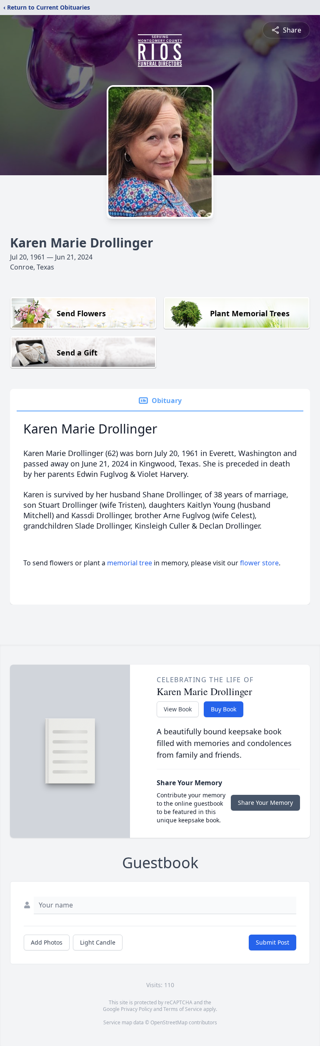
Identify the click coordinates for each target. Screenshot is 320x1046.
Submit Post (272, 942)
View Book (178, 709)
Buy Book (223, 709)
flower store (259, 562)
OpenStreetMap (169, 1022)
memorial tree (129, 562)
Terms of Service (182, 1009)
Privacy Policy (136, 1009)
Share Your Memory (265, 803)
